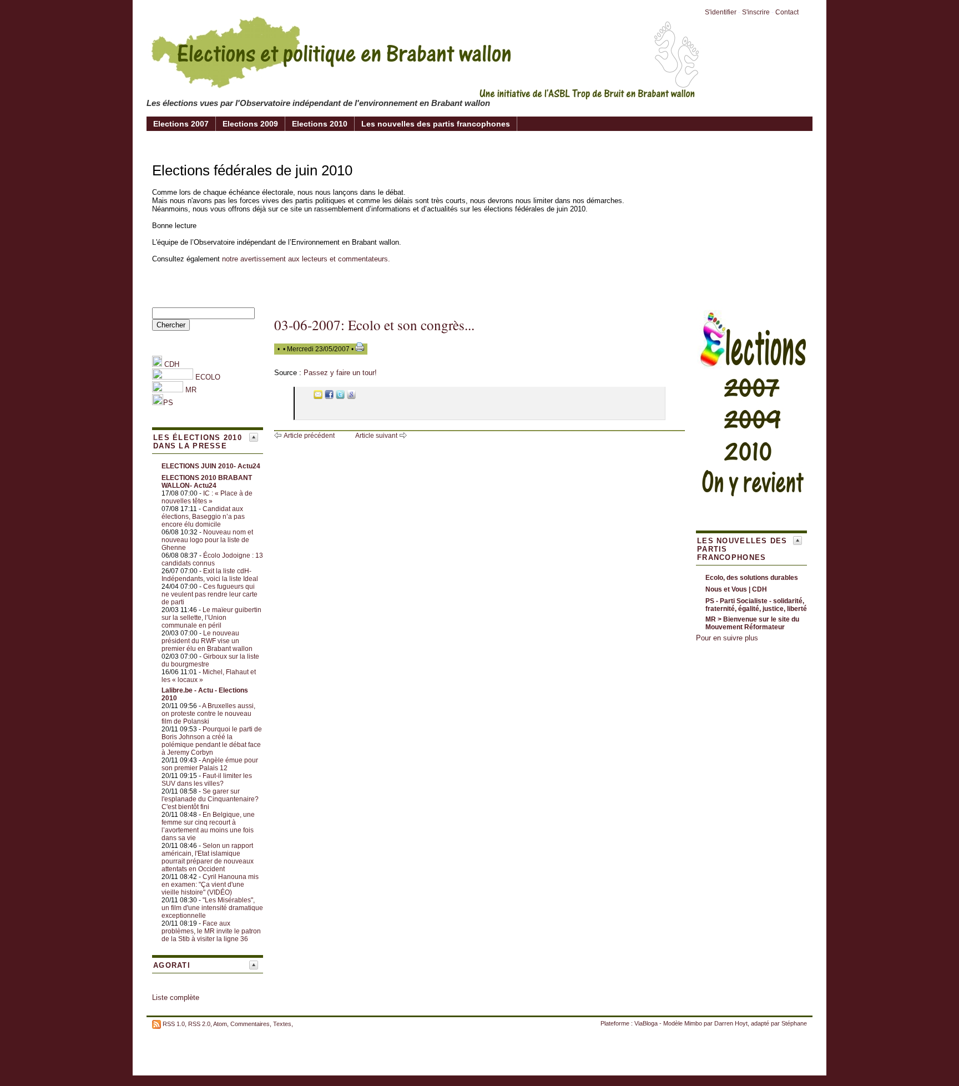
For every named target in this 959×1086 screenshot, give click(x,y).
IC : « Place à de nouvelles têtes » (207, 497)
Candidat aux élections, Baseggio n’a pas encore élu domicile (203, 516)
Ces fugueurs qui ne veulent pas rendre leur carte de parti (209, 594)
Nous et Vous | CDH (736, 589)
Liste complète (175, 997)
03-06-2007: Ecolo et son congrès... (374, 325)
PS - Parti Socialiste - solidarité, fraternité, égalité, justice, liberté (756, 605)
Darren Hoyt (731, 1023)
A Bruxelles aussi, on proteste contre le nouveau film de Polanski (208, 713)
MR (190, 390)
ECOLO (206, 377)
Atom (220, 1024)
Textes (282, 1024)
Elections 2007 (181, 123)
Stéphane (794, 1023)
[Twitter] (340, 396)
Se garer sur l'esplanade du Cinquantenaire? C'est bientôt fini (210, 799)
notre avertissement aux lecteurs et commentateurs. (306, 259)
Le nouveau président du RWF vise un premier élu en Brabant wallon (207, 641)
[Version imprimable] (359, 349)
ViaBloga (646, 1023)
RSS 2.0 (199, 1024)
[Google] (351, 396)
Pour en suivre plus (727, 638)
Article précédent (309, 436)
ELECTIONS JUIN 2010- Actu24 (210, 466)
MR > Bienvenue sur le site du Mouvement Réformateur (752, 623)
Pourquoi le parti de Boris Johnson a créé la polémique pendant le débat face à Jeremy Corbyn (211, 740)
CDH (170, 364)
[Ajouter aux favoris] (306, 396)
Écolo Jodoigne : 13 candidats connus (212, 559)
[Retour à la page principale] (424, 91)
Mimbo (693, 1023)
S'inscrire (756, 12)
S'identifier (720, 12)
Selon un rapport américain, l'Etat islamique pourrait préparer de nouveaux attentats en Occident (207, 857)
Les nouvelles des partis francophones (435, 123)
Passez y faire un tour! (340, 372)
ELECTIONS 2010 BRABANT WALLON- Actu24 (206, 481)
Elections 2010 (319, 123)
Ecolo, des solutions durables (751, 578)
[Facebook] (329, 396)
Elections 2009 (250, 123)
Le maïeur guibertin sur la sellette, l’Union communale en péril (211, 617)
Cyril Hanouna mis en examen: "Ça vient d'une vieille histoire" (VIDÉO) (210, 884)
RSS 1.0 (174, 1024)
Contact (787, 12)
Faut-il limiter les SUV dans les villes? (206, 779)
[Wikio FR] (362, 396)
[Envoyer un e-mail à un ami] (318, 396)
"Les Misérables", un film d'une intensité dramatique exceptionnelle (212, 908)
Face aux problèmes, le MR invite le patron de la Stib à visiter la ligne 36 (211, 931)
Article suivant (376, 436)
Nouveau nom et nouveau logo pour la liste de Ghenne (207, 540)
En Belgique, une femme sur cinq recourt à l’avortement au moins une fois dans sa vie (208, 826)
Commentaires (250, 1024)
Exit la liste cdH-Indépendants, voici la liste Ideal (209, 575)
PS (168, 402)
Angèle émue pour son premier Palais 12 (209, 764)
